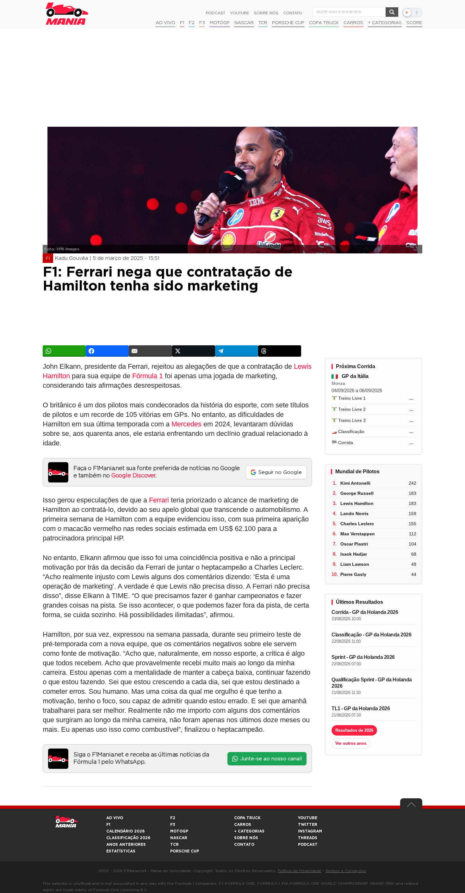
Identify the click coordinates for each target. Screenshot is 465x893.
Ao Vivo (165, 23)
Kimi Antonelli (355, 483)
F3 (202, 23)
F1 (182, 23)
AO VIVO (114, 818)
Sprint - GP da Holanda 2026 (363, 657)
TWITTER (307, 824)
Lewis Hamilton (357, 503)
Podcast (215, 13)
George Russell (357, 493)
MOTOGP (179, 831)
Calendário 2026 (125, 831)
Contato (292, 13)
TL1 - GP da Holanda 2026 (361, 708)
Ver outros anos (350, 743)
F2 (192, 23)
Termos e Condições (346, 871)
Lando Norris (354, 513)
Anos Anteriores (126, 844)
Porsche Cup (288, 23)
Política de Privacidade (299, 871)
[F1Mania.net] (67, 13)
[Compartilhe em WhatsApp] (64, 351)
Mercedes (186, 424)
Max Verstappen (357, 533)
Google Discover (133, 476)
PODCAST (308, 844)
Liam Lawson (354, 564)
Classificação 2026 (128, 838)
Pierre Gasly (353, 574)
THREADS (307, 838)
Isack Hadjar (353, 554)
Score (414, 23)
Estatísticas (120, 851)
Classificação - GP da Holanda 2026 (371, 634)
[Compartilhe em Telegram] (236, 351)
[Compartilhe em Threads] (279, 351)
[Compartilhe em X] (193, 351)
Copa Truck (324, 23)
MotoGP (220, 23)
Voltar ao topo (411, 806)
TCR (262, 23)
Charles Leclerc (357, 523)
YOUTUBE (307, 818)
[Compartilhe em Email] (150, 351)
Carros (353, 23)
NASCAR (244, 23)
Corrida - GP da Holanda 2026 (365, 612)
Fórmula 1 (147, 376)
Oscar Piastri (354, 543)
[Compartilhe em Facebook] (107, 351)
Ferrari (159, 500)
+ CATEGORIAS (385, 23)
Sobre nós (266, 13)
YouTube (239, 13)
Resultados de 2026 (354, 730)
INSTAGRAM (310, 831)
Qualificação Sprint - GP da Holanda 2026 (372, 683)
